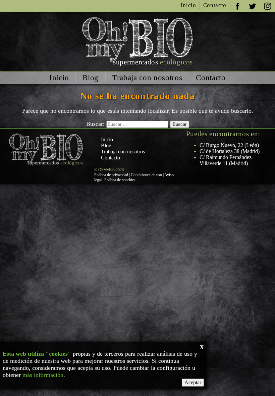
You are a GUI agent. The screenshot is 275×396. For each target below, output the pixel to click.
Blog (90, 77)
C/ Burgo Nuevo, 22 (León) (229, 145)
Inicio (188, 5)
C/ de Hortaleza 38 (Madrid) (230, 151)
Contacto (214, 5)
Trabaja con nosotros (147, 77)
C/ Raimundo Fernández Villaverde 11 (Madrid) (226, 160)
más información (42, 375)
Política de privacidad (111, 174)
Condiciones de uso (146, 174)
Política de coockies (119, 180)
